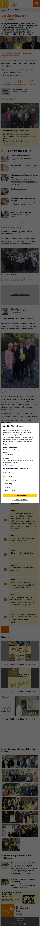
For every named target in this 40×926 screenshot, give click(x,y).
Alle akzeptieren (20, 495)
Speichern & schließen (20, 500)
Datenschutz (7, 472)
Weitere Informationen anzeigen (14, 468)
